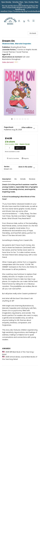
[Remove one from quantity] (6, 148)
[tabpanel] (20, 274)
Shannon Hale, (8, 44)
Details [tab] (23, 179)
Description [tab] (6, 179)
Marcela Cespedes (23, 44)
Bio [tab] (16, 179)
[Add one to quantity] (12, 148)
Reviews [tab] (32, 179)
